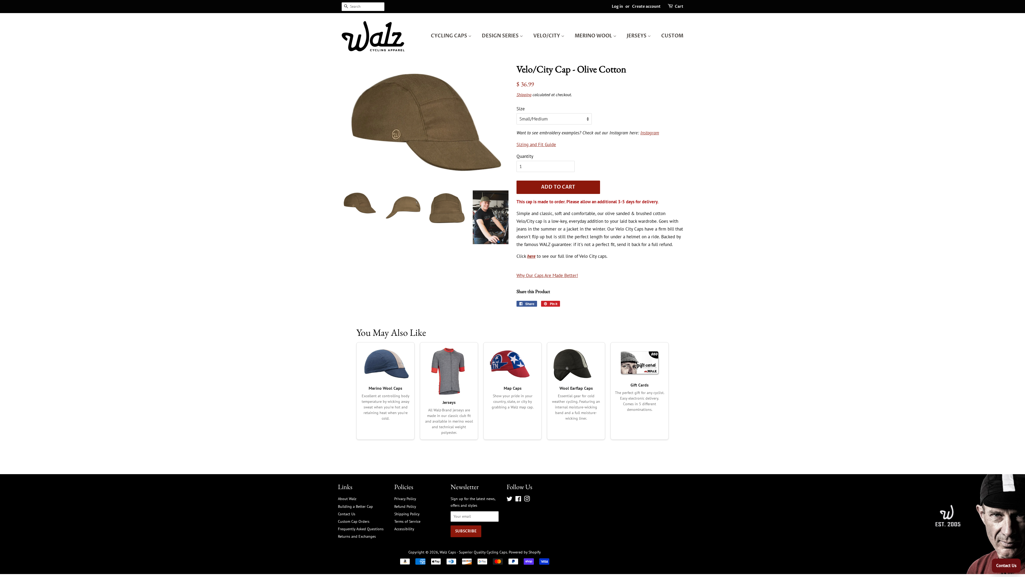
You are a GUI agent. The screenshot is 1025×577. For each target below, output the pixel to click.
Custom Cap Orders (353, 521)
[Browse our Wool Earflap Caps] (576, 364)
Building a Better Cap (355, 506)
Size (521, 109)
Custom (672, 36)
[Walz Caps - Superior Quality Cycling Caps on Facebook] (518, 499)
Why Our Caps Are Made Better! (547, 275)
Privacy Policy (405, 498)
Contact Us (346, 513)
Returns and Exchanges (357, 536)
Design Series (501, 36)
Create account (646, 6)
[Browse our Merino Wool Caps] (385, 364)
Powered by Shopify (525, 552)
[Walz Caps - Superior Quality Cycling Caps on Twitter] (509, 499)
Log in (617, 6)
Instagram (649, 133)
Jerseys (637, 36)
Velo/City (547, 36)
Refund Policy (405, 506)
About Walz (347, 498)
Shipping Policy (407, 513)
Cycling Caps (449, 36)
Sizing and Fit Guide (536, 144)
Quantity (525, 156)
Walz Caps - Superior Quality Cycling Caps (473, 552)
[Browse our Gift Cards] (639, 362)
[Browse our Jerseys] (449, 371)
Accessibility (404, 528)
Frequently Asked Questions (361, 528)
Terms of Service (407, 521)
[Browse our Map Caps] (512, 364)
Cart (679, 6)
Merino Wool (594, 36)
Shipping (524, 94)
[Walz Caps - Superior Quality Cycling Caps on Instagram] (527, 499)
